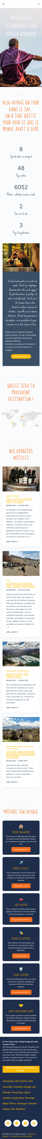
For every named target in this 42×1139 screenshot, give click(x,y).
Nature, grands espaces (20, 671)
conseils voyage (22, 1086)
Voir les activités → (21, 956)
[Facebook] (8, 1123)
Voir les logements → (21, 849)
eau (34, 1087)
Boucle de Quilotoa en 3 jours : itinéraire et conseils (17, 675)
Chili (30, 1081)
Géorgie (7, 1092)
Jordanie (7, 1098)
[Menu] (4, 4)
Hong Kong (17, 1092)
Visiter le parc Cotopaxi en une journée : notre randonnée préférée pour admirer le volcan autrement (21, 754)
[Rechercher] (39, 4)
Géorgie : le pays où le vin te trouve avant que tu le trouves (19, 500)
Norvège (29, 1098)
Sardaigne (22, 1103)
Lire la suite (12, 541)
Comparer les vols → (21, 886)
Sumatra (32, 1103)
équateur (20, 1109)
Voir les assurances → (21, 1028)
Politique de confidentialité (21, 1136)
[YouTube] (25, 1123)
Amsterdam (8, 1081)
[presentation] (21, 479)
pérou (13, 1103)
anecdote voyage (13, 496)
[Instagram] (16, 1123)
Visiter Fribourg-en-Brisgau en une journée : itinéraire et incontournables (20, 585)
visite (8, 580)
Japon (27, 1092)
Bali (17, 1081)
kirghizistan (18, 1098)
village (6, 1109)
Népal (6, 1103)
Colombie (7, 1086)
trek (8, 671)
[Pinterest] (34, 1123)
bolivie (23, 1081)
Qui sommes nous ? (21, 356)
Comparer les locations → (21, 920)
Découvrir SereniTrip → (21, 992)
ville (13, 1109)
